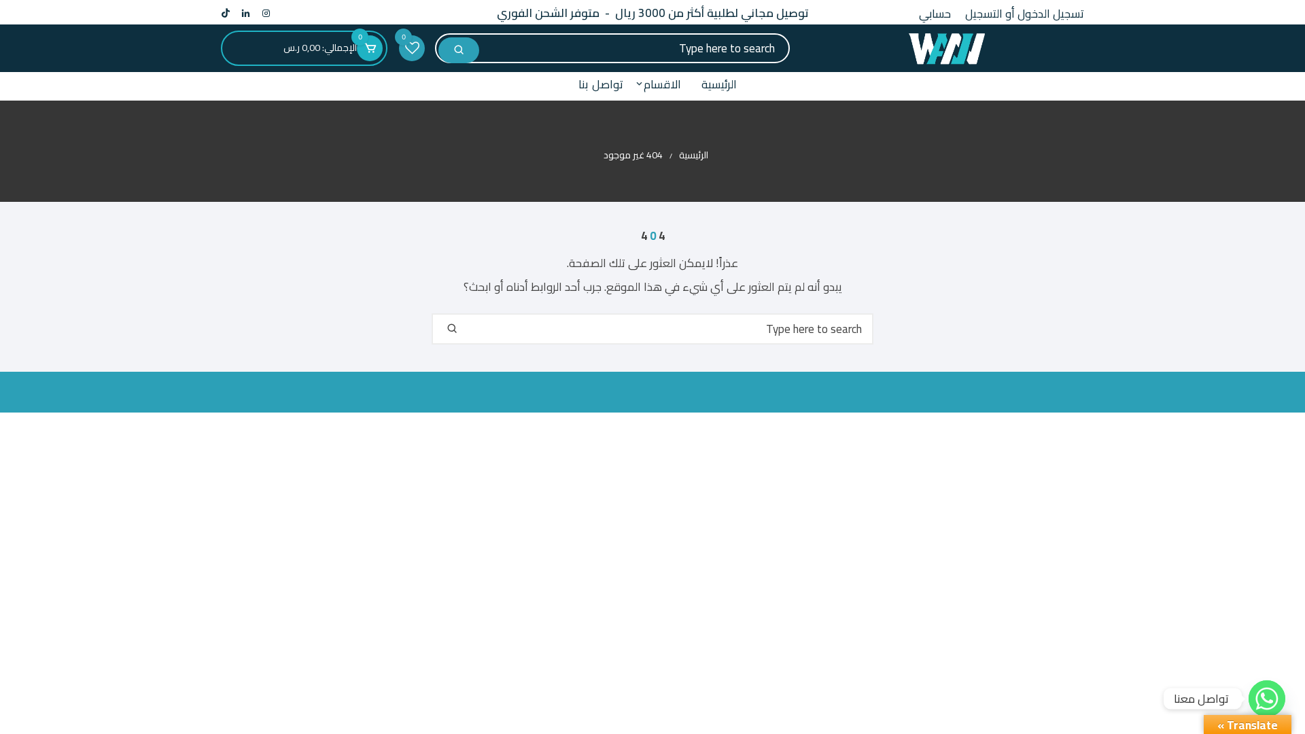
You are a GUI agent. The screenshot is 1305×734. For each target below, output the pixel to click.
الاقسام (662, 84)
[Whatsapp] (1267, 698)
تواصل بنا (600, 84)
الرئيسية (719, 84)
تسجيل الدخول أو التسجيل (1024, 13)
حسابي (935, 13)
